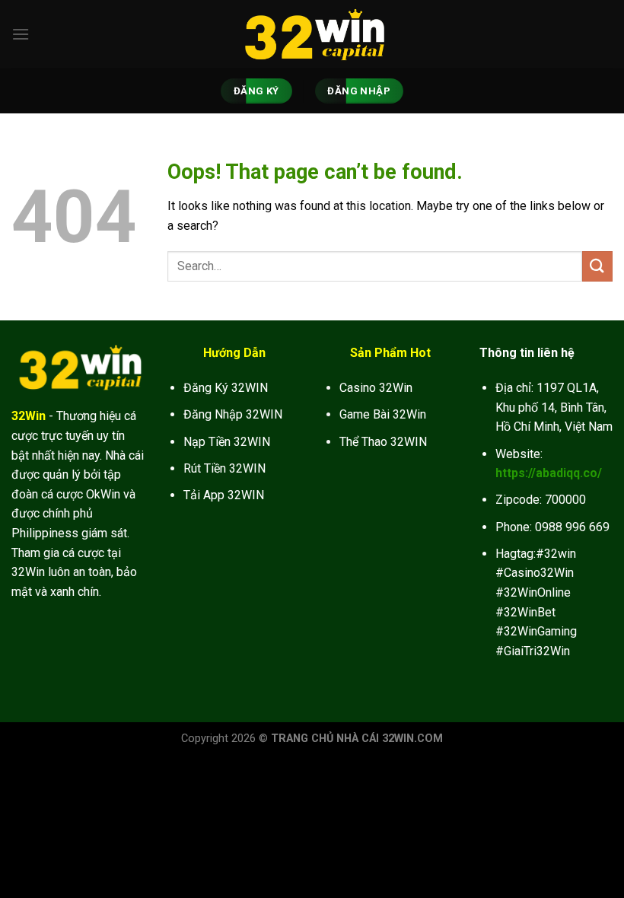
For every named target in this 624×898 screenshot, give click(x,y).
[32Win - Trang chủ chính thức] (312, 34)
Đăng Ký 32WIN (225, 388)
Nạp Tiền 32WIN (226, 442)
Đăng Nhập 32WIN (232, 414)
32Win (28, 416)
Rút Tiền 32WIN (224, 468)
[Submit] (597, 266)
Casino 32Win (375, 388)
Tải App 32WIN (223, 495)
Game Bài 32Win (382, 414)
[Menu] (20, 34)
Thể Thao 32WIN (383, 442)
